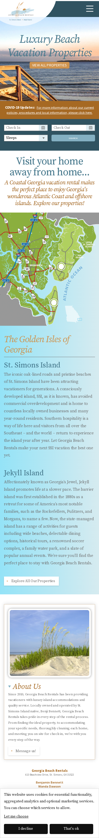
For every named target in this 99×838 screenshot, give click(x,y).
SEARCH (73, 138)
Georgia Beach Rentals (21, 12)
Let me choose (16, 816)
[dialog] (49, 813)
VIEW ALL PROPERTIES (49, 65)
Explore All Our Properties (33, 581)
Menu (89, 9)
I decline (25, 828)
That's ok (71, 828)
